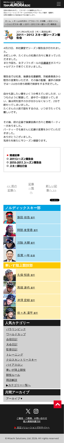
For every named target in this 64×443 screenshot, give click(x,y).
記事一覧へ (31, 188)
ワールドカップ (16, 334)
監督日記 (11, 349)
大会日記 (11, 344)
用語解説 (11, 380)
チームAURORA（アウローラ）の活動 (30, 21)
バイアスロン (14, 364)
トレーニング (14, 354)
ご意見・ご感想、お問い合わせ (32, 418)
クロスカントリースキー (21, 359)
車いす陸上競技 (16, 369)
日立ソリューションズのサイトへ (32, 427)
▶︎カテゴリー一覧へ (18, 385)
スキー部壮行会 (18, 166)
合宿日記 (11, 339)
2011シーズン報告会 (21, 158)
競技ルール (13, 375)
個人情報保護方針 (32, 421)
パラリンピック (16, 329)
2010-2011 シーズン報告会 (25, 162)
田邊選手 (46, 63)
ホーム (8, 21)
